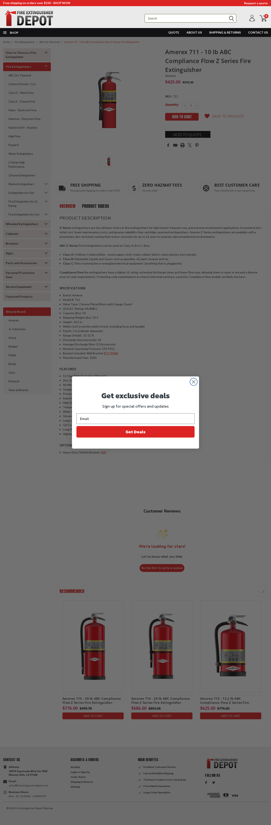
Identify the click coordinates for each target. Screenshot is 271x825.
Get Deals (135, 432)
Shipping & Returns (225, 32)
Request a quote (256, 3)
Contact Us (258, 32)
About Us (194, 32)
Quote (173, 32)
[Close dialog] (193, 382)
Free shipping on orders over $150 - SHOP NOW (36, 3)
